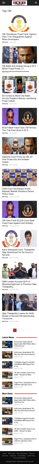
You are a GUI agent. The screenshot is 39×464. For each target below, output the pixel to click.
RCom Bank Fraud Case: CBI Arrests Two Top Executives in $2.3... (19, 128)
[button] (3, 3)
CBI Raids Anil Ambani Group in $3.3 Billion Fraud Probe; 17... (19, 67)
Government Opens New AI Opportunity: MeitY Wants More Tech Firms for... (25, 344)
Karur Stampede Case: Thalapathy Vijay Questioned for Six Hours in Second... (18, 252)
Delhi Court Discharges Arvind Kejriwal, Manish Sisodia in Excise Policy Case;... (18, 191)
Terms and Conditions (19, 458)
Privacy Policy (22, 456)
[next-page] (23, 330)
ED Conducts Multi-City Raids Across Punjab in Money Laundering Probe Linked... (19, 98)
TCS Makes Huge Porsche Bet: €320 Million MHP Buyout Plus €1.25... (24, 364)
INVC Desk (5, 42)
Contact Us (13, 456)
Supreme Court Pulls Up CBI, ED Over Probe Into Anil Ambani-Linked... (17, 159)
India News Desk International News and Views (15, 71)
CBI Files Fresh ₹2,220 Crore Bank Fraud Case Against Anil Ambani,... (18, 221)
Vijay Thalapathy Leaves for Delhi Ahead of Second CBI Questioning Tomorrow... (18, 316)
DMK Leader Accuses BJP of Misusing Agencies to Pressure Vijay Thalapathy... (19, 284)
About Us (31, 453)
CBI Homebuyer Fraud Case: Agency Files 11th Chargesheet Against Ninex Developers (19, 37)
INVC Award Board (22, 453)
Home (4, 8)
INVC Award (11, 453)
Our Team (5, 456)
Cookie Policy (31, 456)
